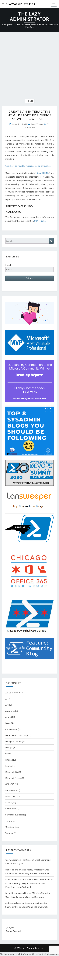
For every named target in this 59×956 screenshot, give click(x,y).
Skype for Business (14, 814)
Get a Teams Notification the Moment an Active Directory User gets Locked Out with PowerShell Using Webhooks (29, 883)
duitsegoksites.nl (13, 903)
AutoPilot (10, 710)
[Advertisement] (29, 65)
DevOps (8, 747)
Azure (8, 717)
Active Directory (12, 692)
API (7, 704)
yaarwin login (11, 859)
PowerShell (10, 796)
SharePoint (10, 808)
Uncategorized (12, 827)
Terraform (10, 820)
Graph (8, 753)
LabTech (9, 765)
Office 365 (9, 784)
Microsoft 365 (11, 772)
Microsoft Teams (13, 778)
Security (9, 802)
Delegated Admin (13, 741)
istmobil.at (10, 893)
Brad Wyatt (37, 124)
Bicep (8, 723)
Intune (8, 759)
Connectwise (11, 729)
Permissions (11, 790)
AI (6, 698)
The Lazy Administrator (18, 4)
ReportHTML (42, 172)
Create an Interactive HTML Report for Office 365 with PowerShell (30, 115)
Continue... (40, 220)
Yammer (9, 833)
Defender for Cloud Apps (16, 735)
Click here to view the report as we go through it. (28, 165)
